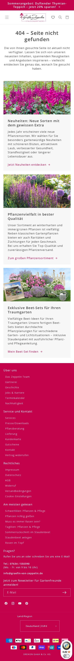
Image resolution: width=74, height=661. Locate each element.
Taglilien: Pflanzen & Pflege (22, 526)
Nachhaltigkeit (14, 403)
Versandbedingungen (18, 491)
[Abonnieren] (64, 592)
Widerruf (10, 485)
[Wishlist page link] (53, 17)
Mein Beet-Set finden (23, 351)
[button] (6, 17)
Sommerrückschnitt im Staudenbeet (27, 532)
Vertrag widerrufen (17, 455)
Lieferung (11, 433)
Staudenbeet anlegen (18, 537)
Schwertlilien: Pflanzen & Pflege (25, 510)
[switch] (66, 656)
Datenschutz (13, 475)
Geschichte (12, 387)
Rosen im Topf (14, 542)
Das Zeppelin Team (17, 376)
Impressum (12, 469)
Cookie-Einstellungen (18, 496)
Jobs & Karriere (14, 392)
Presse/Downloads (17, 423)
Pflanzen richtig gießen (19, 516)
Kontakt (10, 449)
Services (10, 418)
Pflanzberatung (14, 428)
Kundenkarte (13, 439)
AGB (8, 480)
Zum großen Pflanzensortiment (31, 258)
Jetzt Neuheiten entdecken (27, 165)
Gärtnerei (11, 382)
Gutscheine (12, 444)
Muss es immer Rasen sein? (22, 521)
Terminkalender (15, 398)
